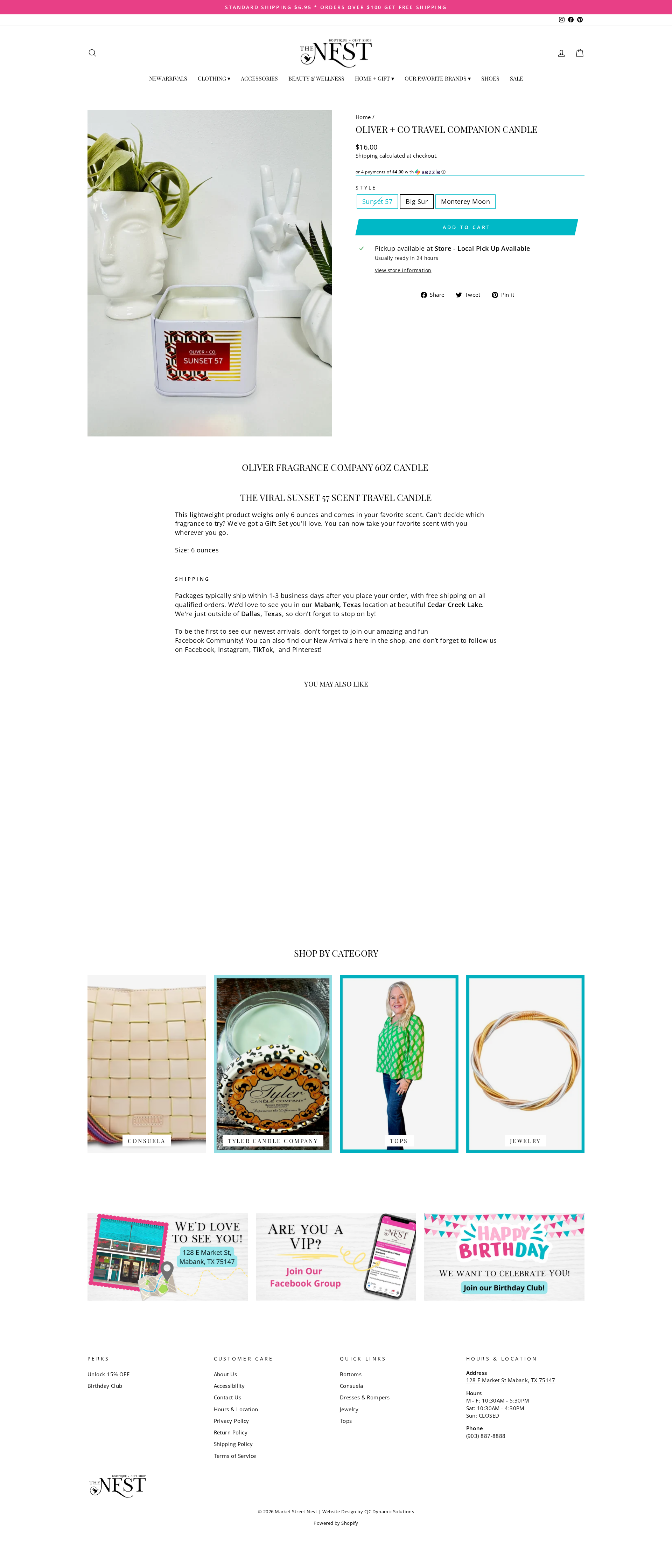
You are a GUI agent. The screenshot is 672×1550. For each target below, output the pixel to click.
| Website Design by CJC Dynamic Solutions (366, 1512)
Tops (346, 1420)
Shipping (367, 155)
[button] (470, 172)
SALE (516, 78)
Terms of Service (235, 1455)
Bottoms (351, 1374)
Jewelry (349, 1409)
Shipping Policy (233, 1443)
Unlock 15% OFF (109, 1374)
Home (363, 116)
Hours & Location (236, 1409)
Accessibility (229, 1385)
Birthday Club (105, 1385)
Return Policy (231, 1432)
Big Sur (417, 201)
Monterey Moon (465, 201)
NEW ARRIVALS (168, 78)
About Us (225, 1374)
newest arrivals (276, 631)
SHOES (490, 78)
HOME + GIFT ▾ (374, 78)
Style (366, 187)
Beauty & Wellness (316, 78)
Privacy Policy (231, 1420)
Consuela (351, 1385)
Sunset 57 (377, 201)
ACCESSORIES (259, 78)
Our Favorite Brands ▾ (438, 78)
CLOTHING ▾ (214, 78)
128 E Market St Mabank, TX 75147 (510, 1380)
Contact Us (227, 1397)
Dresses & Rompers (365, 1397)
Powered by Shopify (336, 1523)
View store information (403, 270)
